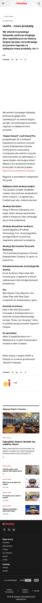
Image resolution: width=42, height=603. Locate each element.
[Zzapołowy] (25, 580)
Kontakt (5, 571)
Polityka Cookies (25, 591)
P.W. (4, 55)
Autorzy (5, 567)
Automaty (6, 542)
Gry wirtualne (7, 553)
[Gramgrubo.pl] (36, 580)
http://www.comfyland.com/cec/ (18, 170)
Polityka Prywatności (9, 591)
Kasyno (5, 556)
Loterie (5, 560)
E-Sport (5, 549)
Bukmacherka (7, 546)
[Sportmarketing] (10, 580)
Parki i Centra (9, 16)
